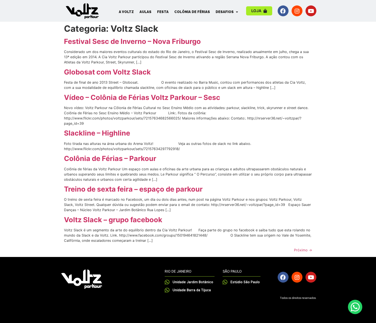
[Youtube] (311, 10)
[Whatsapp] (355, 307)
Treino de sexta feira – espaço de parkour (133, 189)
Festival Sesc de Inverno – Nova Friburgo (132, 41)
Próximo (303, 250)
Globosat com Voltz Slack (107, 72)
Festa (163, 12)
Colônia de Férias (192, 12)
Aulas (145, 12)
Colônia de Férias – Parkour (110, 158)
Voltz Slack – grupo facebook (113, 219)
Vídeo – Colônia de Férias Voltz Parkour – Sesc (142, 97)
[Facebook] (283, 10)
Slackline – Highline (97, 133)
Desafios (225, 12)
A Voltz (126, 12)
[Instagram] (297, 10)
